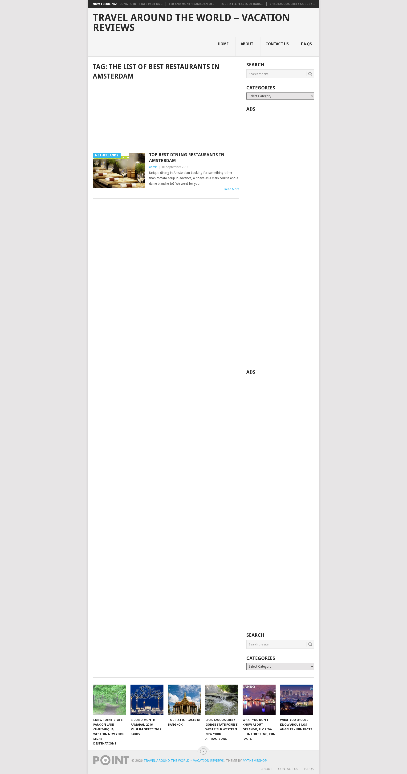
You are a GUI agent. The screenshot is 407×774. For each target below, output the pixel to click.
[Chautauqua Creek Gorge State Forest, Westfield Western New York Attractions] (221, 700)
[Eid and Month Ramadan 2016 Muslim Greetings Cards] (146, 700)
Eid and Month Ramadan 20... (191, 4)
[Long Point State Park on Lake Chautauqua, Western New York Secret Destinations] (109, 700)
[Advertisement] (166, 117)
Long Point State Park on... (141, 4)
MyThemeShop (255, 760)
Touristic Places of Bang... (241, 4)
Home (223, 44)
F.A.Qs (306, 44)
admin (153, 167)
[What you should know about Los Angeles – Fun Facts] (296, 700)
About (247, 44)
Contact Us (277, 44)
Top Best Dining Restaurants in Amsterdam (186, 157)
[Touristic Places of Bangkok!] (184, 700)
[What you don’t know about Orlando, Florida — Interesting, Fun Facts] (259, 700)
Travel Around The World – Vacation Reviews (191, 23)
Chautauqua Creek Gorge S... (292, 4)
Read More (231, 189)
